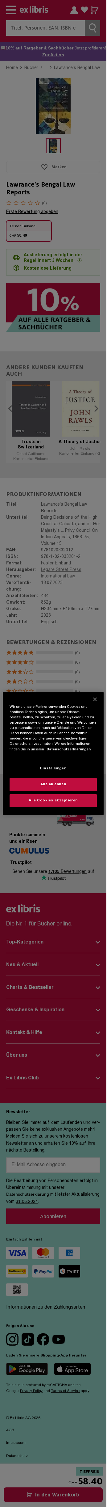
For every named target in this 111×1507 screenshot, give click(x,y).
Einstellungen (53, 768)
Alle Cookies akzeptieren (53, 800)
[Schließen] (95, 699)
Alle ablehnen (53, 784)
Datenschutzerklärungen (69, 749)
